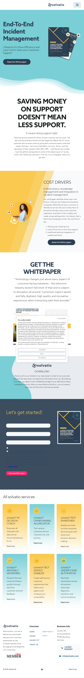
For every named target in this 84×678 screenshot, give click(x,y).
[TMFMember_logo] (14, 654)
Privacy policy (61, 318)
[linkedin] (42, 669)
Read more (11, 546)
